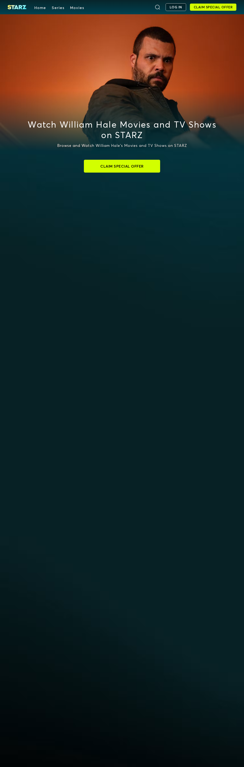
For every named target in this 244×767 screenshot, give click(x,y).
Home (40, 7)
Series (58, 7)
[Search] (157, 7)
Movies (77, 7)
